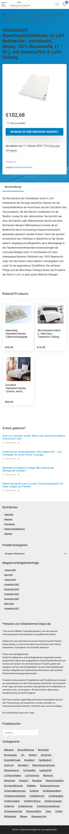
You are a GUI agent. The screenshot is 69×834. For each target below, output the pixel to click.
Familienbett (45, 760)
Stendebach (11, 162)
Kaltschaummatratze (43, 765)
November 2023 (11, 589)
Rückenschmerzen (50, 785)
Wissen (23, 816)
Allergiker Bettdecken (43, 14)
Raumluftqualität (55, 780)
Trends (58, 811)
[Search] (57, 4)
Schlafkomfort (37, 796)
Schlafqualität (56, 796)
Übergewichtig (38, 816)
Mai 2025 (8, 575)
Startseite (8, 514)
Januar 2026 (10, 570)
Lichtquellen (29, 770)
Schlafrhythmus (32, 801)
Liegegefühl (45, 770)
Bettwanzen (10, 755)
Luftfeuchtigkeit (12, 775)
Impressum (9, 524)
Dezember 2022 (11, 594)
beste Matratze (26, 750)
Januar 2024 (10, 579)
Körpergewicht (11, 770)
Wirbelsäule (10, 816)
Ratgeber (37, 780)
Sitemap (8, 533)
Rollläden (31, 785)
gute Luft (9, 765)
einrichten (46, 755)
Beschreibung (13, 186)
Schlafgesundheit (52, 791)
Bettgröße (43, 750)
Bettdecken (24, 14)
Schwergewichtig (13, 811)
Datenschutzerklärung (14, 529)
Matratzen (9, 780)
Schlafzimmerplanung (48, 806)
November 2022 (11, 599)
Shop (12, 14)
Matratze (48, 775)
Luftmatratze (32, 775)
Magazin (8, 519)
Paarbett (23, 780)
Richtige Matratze (13, 785)
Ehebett (33, 755)
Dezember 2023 (11, 584)
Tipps (48, 811)
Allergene (9, 750)
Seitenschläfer (33, 811)
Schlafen (34, 791)
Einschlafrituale (12, 760)
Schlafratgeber (12, 801)
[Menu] (4, 4)
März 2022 (9, 603)
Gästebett (23, 765)
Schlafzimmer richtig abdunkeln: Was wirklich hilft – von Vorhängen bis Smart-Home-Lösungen (31, 453)
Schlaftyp (9, 806)
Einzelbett (29, 760)
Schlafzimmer (25, 806)
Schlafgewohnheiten (15, 796)
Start (4, 14)
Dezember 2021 (11, 608)
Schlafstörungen (53, 801)
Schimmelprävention (15, 791)
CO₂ (23, 755)
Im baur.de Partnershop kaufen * (34, 131)
